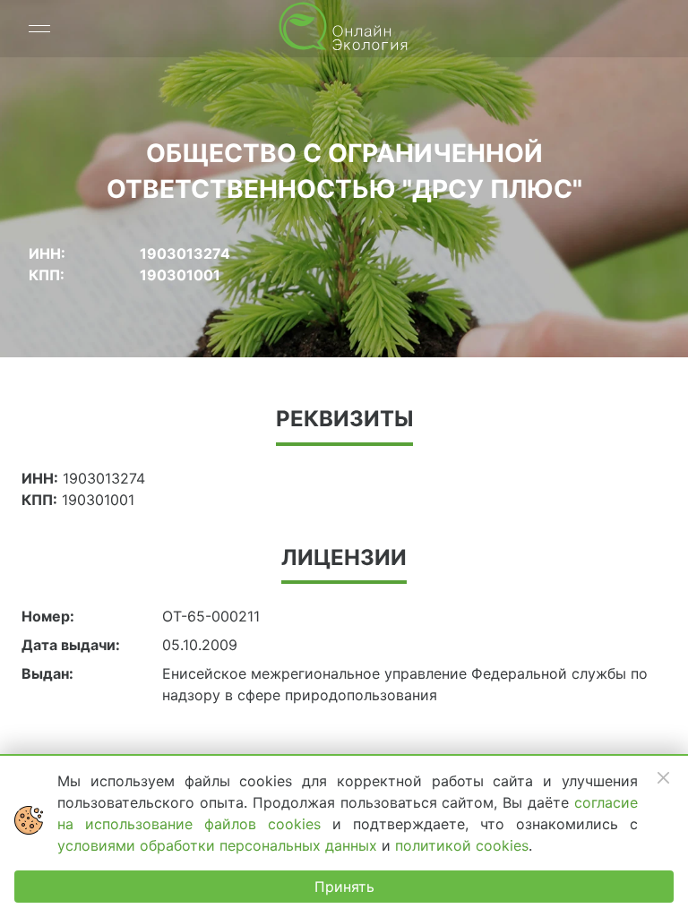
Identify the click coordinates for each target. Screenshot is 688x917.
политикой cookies (462, 845)
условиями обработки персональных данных (219, 845)
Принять (344, 887)
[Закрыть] (663, 777)
